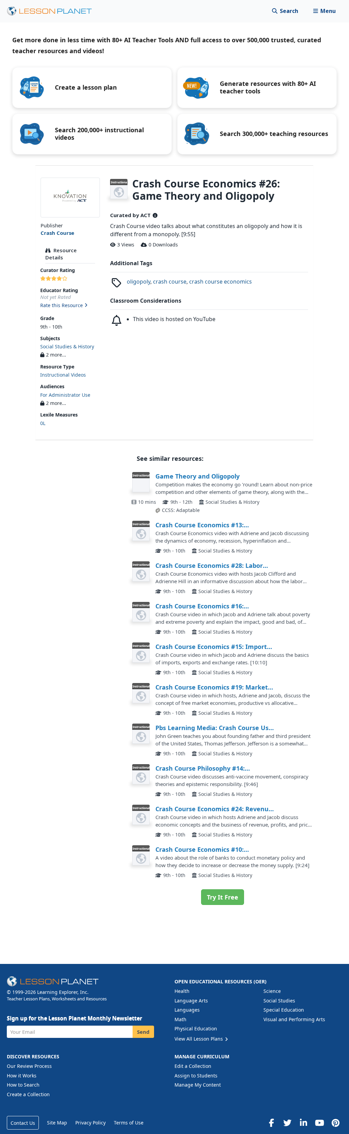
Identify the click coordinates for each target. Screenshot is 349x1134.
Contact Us (23, 1123)
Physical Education (195, 1028)
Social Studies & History (67, 346)
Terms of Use (128, 1122)
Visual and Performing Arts (294, 1019)
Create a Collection (28, 1094)
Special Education (283, 1010)
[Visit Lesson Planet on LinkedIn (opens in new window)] (303, 1123)
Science (272, 991)
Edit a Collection (192, 1066)
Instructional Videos (63, 375)
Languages (187, 1010)
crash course (169, 281)
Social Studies (279, 1000)
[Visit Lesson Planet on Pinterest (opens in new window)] (335, 1123)
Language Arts (191, 1000)
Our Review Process (29, 1066)
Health (181, 991)
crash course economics (220, 281)
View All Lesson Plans (199, 1038)
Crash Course (57, 232)
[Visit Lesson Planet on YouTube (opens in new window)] (319, 1123)
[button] (324, 11)
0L (42, 423)
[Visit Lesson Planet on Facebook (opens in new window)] (271, 1123)
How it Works (21, 1075)
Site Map (57, 1122)
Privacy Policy (90, 1122)
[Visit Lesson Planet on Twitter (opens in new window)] (287, 1123)
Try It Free (222, 897)
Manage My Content (197, 1085)
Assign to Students (195, 1075)
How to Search (23, 1085)
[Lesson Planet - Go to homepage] (53, 11)
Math (180, 1019)
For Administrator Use (65, 395)
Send (143, 1031)
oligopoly (138, 281)
